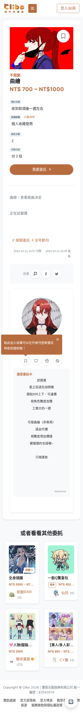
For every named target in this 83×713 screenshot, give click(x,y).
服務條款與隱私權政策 (46, 705)
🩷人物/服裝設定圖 (24, 645)
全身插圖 (16, 578)
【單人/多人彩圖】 (62, 645)
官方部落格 (28, 700)
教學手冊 (63, 700)
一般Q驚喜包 (58, 578)
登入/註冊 (68, 8)
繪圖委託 (23, 240)
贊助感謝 (10, 700)
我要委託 (39, 169)
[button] (71, 701)
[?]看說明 (29, 117)
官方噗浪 (46, 700)
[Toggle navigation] (32, 8)
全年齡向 (41, 240)
